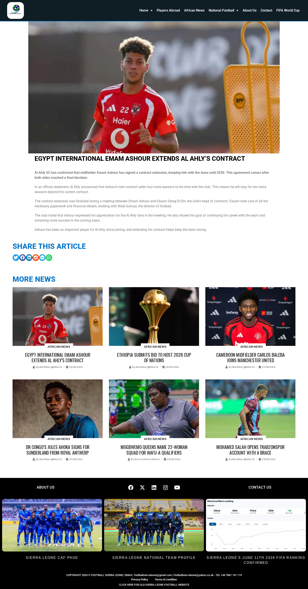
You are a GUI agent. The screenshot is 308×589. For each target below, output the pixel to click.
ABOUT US (45, 487)
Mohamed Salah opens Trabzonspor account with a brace (250, 450)
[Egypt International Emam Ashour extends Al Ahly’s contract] (58, 316)
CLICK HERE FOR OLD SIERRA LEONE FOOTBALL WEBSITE (154, 584)
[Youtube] (177, 487)
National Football (221, 10)
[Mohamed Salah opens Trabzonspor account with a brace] (250, 409)
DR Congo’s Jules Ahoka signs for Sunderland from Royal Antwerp (57, 450)
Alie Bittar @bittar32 (50, 366)
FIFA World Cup (288, 10)
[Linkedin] (154, 487)
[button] (16, 257)
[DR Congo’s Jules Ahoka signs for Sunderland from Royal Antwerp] (58, 409)
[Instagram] (165, 487)
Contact (266, 10)
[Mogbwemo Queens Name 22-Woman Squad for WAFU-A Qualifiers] (154, 409)
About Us (249, 10)
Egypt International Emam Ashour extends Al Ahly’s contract (57, 357)
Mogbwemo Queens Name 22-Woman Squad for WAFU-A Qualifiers (154, 450)
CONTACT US (259, 487)
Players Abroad (168, 10)
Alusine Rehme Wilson (147, 459)
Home (143, 10)
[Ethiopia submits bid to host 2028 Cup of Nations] (154, 316)
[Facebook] (131, 487)
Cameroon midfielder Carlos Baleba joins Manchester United (250, 357)
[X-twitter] (142, 487)
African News (194, 10)
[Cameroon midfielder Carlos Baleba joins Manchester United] (250, 316)
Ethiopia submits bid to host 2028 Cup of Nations (154, 357)
